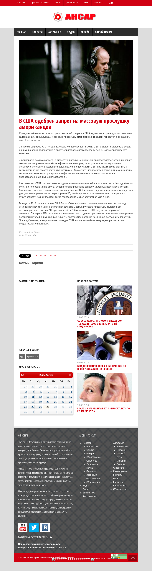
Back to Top (132, 558)
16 (70, 397)
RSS (86, 2)
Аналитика (122, 446)
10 (25, 397)
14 (55, 397)
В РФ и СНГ (92, 446)
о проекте (21, 2)
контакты (99, 2)
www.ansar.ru (43, 547)
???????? (41, 255)
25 (33, 407)
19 (40, 402)
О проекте (118, 468)
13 (48, 397)
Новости (37, 32)
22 (63, 402)
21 (55, 402)
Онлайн (85, 32)
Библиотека (89, 492)
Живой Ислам (103, 32)
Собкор (90, 450)
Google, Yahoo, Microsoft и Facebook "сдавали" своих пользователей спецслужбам (99, 323)
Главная (21, 32)
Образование (93, 457)
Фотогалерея (90, 496)
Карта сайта (119, 485)
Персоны (122, 450)
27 (48, 407)
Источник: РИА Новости (30, 232)
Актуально (54, 32)
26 (40, 407)
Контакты (118, 482)
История (121, 461)
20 (48, 402)
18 (33, 402)
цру (22, 356)
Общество (91, 461)
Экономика (92, 464)
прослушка (32, 356)
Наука (89, 468)
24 (25, 407)
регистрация (72, 2)
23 (70, 402)
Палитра (91, 471)
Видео (71, 32)
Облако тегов (120, 489)
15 (63, 397)
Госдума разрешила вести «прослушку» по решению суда (103, 410)
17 (25, 402)
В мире (90, 453)
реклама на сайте (40, 2)
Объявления (93, 482)
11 (33, 397)
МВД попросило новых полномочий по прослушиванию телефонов (101, 367)
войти (57, 2)
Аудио (86, 489)
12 (40, 397)
